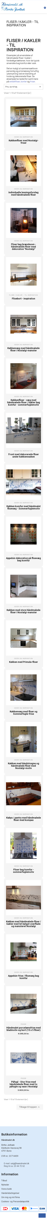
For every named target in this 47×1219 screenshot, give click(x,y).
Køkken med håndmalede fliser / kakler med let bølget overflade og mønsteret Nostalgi (23, 924)
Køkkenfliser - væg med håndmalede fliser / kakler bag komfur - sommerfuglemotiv (23, 402)
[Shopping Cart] (43, 7)
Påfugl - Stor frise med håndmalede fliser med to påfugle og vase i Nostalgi (24, 1084)
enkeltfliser (14, 81)
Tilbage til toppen (29, 1107)
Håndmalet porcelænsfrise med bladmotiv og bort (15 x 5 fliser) (23, 1028)
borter (24, 81)
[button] (21, 144)
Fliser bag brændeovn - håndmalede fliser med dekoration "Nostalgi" (23, 246)
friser (32, 81)
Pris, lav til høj (23, 86)
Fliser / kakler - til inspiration (23, 23)
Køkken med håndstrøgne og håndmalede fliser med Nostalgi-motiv (23, 765)
